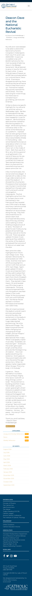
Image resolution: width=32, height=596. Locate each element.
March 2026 (7, 465)
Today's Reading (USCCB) (11, 511)
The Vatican (6, 509)
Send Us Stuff (7, 581)
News (5, 437)
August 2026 (7, 449)
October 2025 (7, 482)
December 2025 (8, 475)
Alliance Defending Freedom (12, 546)
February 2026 (8, 469)
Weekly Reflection (9, 440)
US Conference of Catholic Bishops (14, 536)
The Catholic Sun (8, 505)
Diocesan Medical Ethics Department (15, 534)
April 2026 (6, 462)
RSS (26, 434)
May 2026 (6, 459)
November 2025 (8, 478)
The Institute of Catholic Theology (14, 517)
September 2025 (8, 485)
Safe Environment (8, 507)
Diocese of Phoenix (9, 503)
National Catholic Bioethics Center (14, 540)
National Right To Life (10, 544)
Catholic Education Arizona (11, 526)
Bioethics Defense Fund (11, 538)
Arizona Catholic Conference (12, 515)
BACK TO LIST (11, 426)
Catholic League (8, 513)
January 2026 (7, 472)
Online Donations (8, 524)
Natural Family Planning (10, 542)
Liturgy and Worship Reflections (13, 434)
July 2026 (6, 452)
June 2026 (6, 456)
